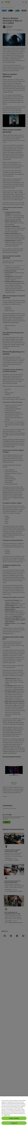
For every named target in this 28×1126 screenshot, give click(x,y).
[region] (14, 1111)
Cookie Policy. (7, 1115)
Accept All (14, 1123)
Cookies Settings (14, 1118)
